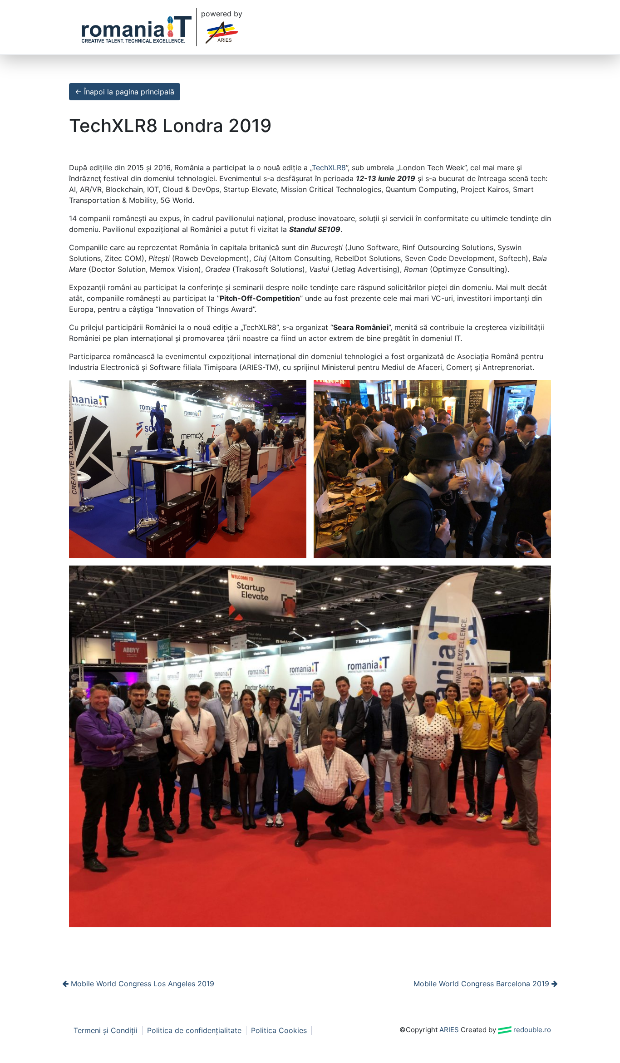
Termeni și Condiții (106, 1030)
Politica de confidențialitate (194, 1030)
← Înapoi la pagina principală (124, 91)
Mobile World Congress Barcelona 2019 (482, 983)
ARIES (449, 1029)
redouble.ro (531, 1029)
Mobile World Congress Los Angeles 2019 (141, 983)
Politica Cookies (279, 1030)
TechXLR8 (329, 167)
